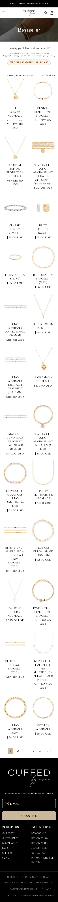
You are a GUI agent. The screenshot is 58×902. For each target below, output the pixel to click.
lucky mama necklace (43, 379)
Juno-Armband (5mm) (15, 729)
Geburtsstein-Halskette (43, 326)
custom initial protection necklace (15, 170)
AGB (49, 889)
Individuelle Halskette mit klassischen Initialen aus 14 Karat (43, 670)
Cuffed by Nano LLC (31, 877)
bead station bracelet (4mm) (43, 279)
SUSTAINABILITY (10, 843)
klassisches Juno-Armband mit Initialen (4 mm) (43, 441)
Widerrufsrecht (42, 883)
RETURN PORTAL (40, 843)
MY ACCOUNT (38, 833)
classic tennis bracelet (15, 229)
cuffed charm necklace (15, 112)
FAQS (5, 848)
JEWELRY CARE (39, 848)
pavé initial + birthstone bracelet (43, 612)
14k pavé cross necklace (15, 612)
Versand (12, 896)
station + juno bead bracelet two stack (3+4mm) (15, 441)
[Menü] (3, 12)
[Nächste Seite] (48, 751)
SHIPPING (7, 853)
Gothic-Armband (43, 727)
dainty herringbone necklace (43, 495)
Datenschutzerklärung (26, 889)
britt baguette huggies (43, 229)
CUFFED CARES (10, 838)
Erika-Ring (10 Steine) (15, 277)
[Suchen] (45, 13)
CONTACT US (38, 853)
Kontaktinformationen (37, 896)
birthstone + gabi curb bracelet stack (15, 667)
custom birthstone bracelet (43, 112)
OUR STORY (8, 833)
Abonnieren (29, 816)
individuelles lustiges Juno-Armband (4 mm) (15, 498)
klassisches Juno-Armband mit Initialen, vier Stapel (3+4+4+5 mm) (43, 174)
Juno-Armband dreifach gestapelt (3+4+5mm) (15, 384)
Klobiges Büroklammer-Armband (43, 551)
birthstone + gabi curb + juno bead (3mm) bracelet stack (15, 556)
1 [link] (10, 750)
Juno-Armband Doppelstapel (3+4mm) (15, 330)
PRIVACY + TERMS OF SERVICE (42, 860)
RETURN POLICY (39, 838)
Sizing (5, 858)
